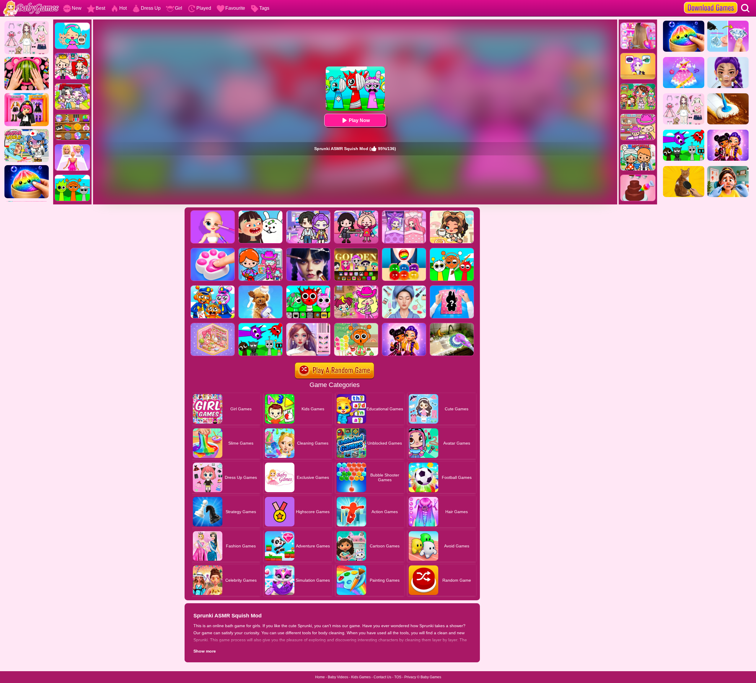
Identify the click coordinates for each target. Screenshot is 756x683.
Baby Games (431, 677)
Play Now (359, 120)
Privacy (410, 677)
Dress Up (151, 8)
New (77, 8)
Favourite (235, 8)
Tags (264, 8)
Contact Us (382, 677)
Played (203, 8)
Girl (178, 8)
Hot (123, 8)
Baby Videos (338, 677)
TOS (397, 677)
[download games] (711, 2)
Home (320, 677)
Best (100, 8)
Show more (204, 651)
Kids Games (361, 677)
